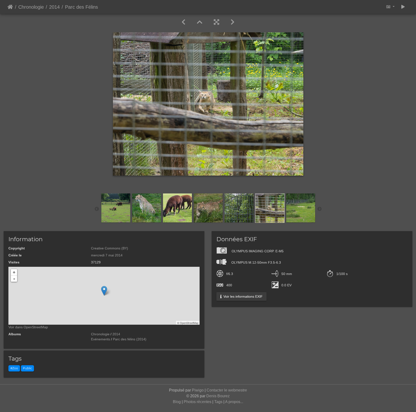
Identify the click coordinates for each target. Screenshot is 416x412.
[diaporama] (403, 7)
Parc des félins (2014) (129, 339)
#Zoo (14, 368)
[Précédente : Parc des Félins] (183, 22)
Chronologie (31, 7)
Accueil (10, 7)
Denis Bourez (218, 396)
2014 (54, 7)
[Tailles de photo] (390, 7)
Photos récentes (197, 402)
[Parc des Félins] (104, 291)
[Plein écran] (216, 22)
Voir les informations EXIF (242, 296)
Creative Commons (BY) (109, 248)
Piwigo (198, 390)
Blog (177, 402)
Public (27, 368)
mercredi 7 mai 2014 (107, 255)
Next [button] (319, 209)
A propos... (234, 402)
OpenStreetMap (189, 323)
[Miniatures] (199, 22)
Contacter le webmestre (227, 390)
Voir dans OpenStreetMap (28, 327)
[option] (115, 207)
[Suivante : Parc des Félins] (232, 22)
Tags (218, 402)
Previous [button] (96, 209)
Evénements (100, 339)
